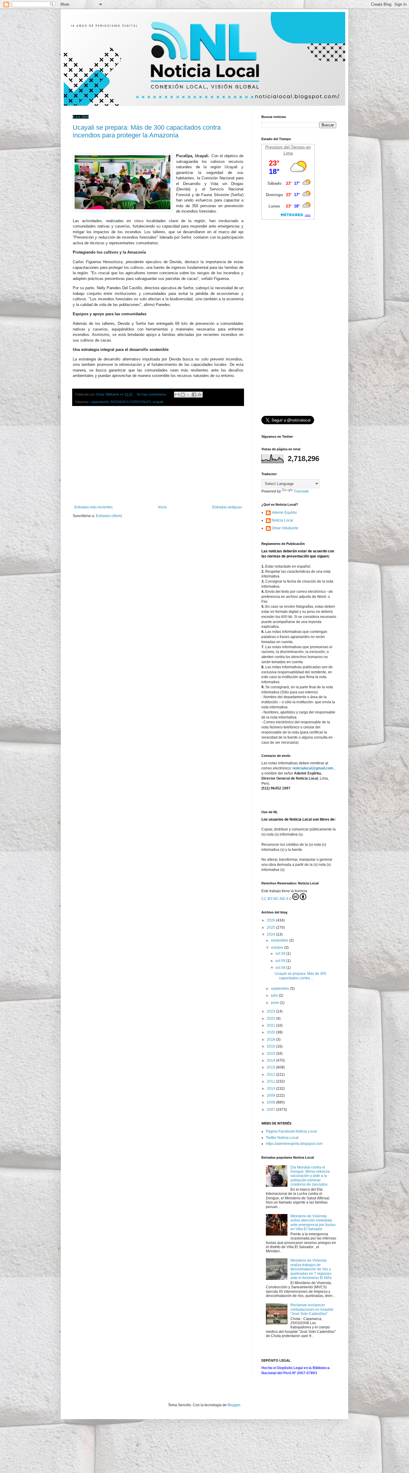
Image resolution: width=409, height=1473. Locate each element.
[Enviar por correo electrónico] (177, 395)
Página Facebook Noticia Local (291, 1131)
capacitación (99, 402)
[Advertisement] (158, 456)
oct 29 (280, 953)
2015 (271, 1053)
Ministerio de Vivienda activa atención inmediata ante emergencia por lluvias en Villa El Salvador (313, 1222)
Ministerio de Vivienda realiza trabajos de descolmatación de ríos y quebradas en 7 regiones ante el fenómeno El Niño (311, 1269)
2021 (271, 1025)
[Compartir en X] (188, 395)
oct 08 (280, 968)
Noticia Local (282, 520)
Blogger (234, 1405)
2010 (271, 1088)
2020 (271, 1032)
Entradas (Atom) (109, 516)
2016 (271, 1046)
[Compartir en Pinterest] (200, 395)
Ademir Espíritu (284, 512)
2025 (271, 927)
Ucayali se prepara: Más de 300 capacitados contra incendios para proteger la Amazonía (147, 131)
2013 (271, 1067)
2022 (271, 1018)
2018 (271, 1039)
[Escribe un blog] (183, 395)
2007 (271, 1109)
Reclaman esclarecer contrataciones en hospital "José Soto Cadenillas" (311, 1309)
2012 (271, 1074)
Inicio (162, 507)
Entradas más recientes (93, 507)
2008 (271, 1102)
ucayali (158, 402)
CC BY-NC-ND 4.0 (276, 899)
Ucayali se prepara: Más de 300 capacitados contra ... (300, 976)
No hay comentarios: (152, 394)
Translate (301, 491)
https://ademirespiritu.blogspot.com (294, 1144)
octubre (277, 947)
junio (275, 1003)
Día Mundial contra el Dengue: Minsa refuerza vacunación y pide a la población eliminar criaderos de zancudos (310, 1176)
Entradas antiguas (227, 507)
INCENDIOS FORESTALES (130, 402)
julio (275, 995)
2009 (271, 1095)
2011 (271, 1081)
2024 (271, 934)
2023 (271, 1011)
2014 (271, 1060)
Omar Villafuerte (285, 528)
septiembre (280, 988)
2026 (271, 920)
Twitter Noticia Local (282, 1138)
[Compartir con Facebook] (194, 395)
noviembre (280, 940)
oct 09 (280, 961)
